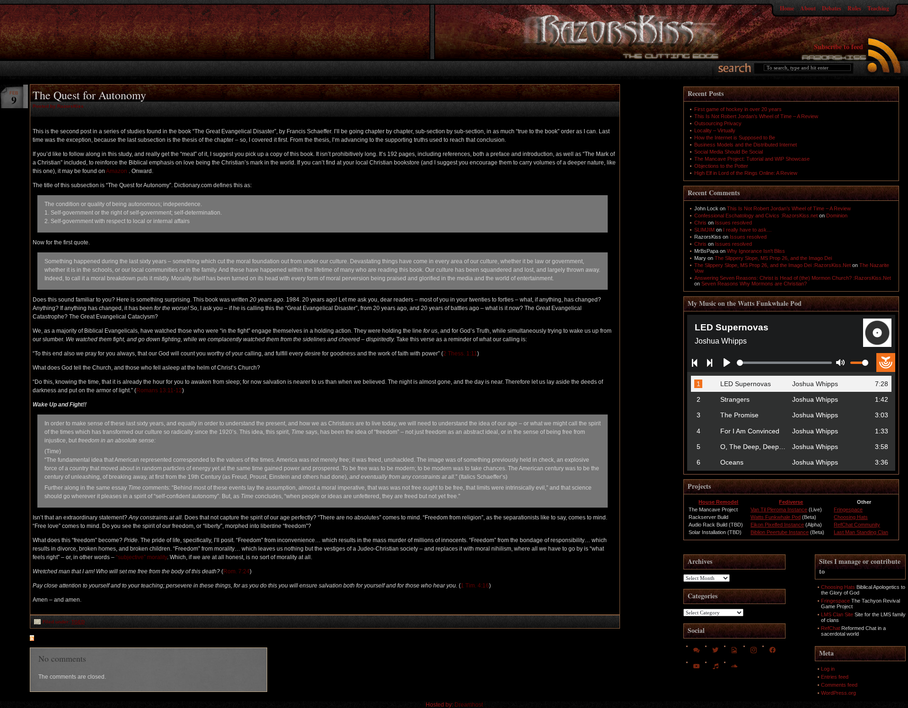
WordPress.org (838, 693)
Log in (828, 669)
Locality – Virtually (714, 130)
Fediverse (791, 502)
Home (787, 8)
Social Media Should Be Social (728, 152)
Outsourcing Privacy (718, 123)
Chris (700, 222)
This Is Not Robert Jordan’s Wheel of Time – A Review (756, 116)
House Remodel (718, 502)
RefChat (830, 628)
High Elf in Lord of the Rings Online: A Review (745, 173)
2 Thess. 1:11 (460, 353)
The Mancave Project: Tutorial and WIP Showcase (752, 159)
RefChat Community (857, 524)
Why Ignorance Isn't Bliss (756, 251)
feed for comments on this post (78, 639)
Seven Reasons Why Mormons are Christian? (754, 283)
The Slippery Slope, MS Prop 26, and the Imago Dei (773, 258)
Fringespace (848, 509)
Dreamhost (468, 704)
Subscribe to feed (838, 47)
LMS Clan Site (837, 614)
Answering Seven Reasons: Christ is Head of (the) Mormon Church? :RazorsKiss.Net (792, 278)
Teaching (878, 8)
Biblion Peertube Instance (780, 532)
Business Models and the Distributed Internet (745, 144)
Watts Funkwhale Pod (776, 517)
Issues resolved (733, 222)
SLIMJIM (704, 230)
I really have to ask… (747, 230)
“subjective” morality (141, 557)
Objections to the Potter (721, 166)
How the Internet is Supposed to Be (734, 137)
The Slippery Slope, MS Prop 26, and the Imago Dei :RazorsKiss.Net (772, 265)
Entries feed (834, 677)
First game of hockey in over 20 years (738, 109)
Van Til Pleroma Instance (779, 509)
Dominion (836, 215)
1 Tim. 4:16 (475, 585)
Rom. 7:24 (236, 571)
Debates (831, 8)
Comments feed (839, 685)
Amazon (117, 171)
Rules (854, 8)
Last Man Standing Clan (861, 532)
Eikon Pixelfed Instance (777, 524)
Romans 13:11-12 (159, 390)
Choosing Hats (851, 517)
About (808, 8)
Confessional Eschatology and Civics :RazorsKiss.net (756, 215)
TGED (78, 621)
